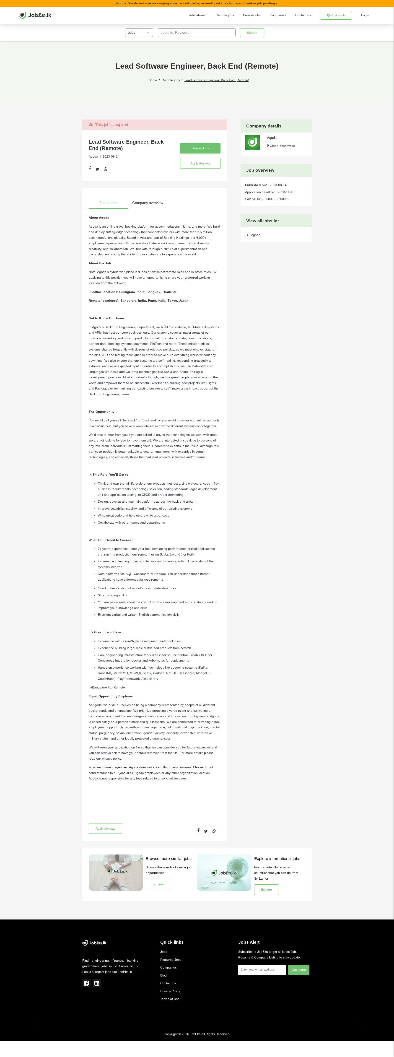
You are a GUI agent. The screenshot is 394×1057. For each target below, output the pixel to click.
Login (365, 15)
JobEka (195, 1034)
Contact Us (168, 983)
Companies (278, 15)
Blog (163, 975)
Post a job (337, 15)
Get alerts (299, 969)
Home (152, 80)
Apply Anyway (200, 163)
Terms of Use (169, 999)
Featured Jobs (170, 959)
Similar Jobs (200, 148)
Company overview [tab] (147, 203)
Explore (266, 889)
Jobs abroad (198, 15)
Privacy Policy (170, 991)
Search (252, 32)
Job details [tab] (108, 203)
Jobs (163, 951)
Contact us (303, 15)
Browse (158, 884)
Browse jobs (252, 15)
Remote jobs (225, 15)
